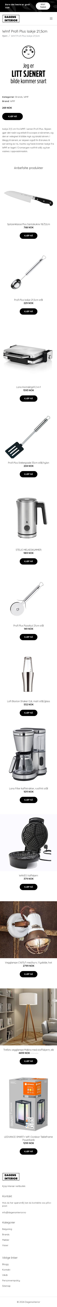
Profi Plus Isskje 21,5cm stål (28, 299)
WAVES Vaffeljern (28, 875)
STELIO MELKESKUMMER (28, 549)
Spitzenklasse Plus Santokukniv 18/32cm (28, 224)
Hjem (4, 35)
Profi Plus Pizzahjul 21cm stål (28, 625)
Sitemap (6, 1286)
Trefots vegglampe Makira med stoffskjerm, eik (28, 1049)
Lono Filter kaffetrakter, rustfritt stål (28, 788)
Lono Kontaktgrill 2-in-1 (28, 387)
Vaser (5, 1245)
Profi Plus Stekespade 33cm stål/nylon (28, 462)
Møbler (5, 1239)
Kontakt (6, 1269)
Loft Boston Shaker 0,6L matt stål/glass (28, 701)
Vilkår (5, 1275)
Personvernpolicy (11, 1280)
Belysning (7, 1229)
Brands (19, 97)
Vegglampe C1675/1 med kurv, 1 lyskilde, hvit (28, 962)
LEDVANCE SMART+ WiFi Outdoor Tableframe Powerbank (28, 1138)
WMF (26, 97)
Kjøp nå (12, 116)
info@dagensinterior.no (14, 1212)
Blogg (5, 1264)
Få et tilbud (43, 5)
